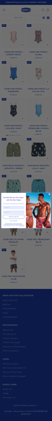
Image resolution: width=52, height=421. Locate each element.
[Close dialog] (49, 194)
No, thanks (13, 220)
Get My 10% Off (14, 216)
